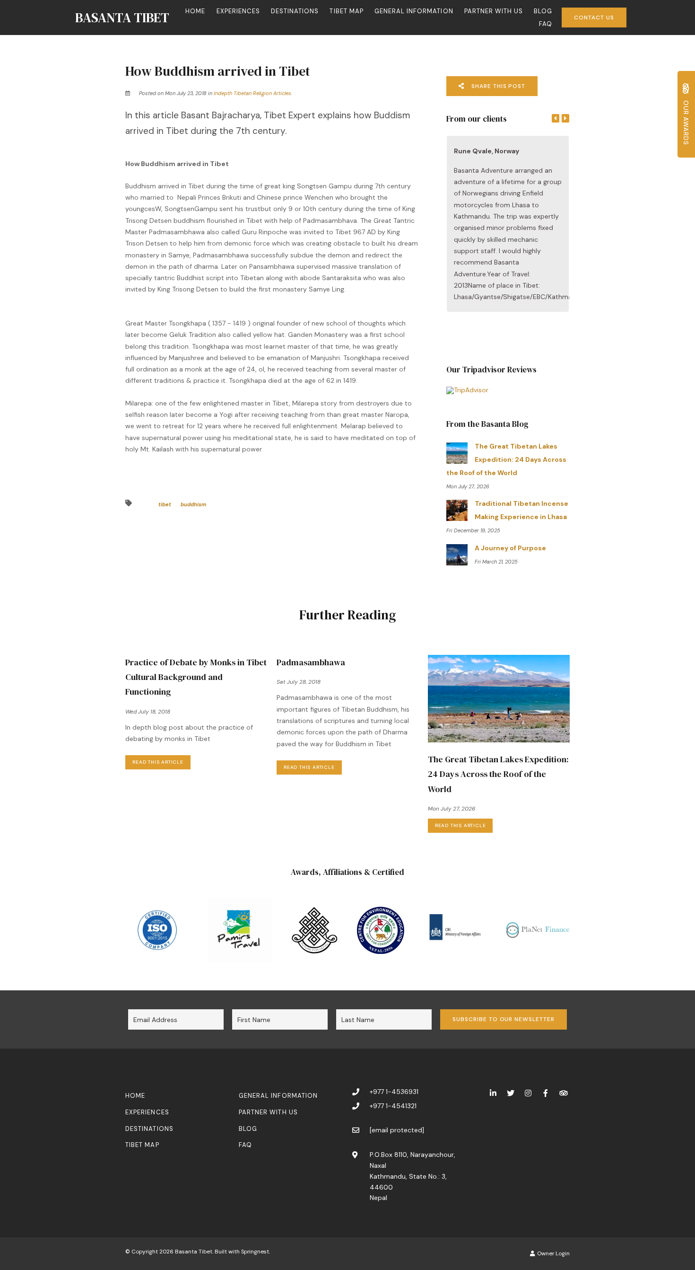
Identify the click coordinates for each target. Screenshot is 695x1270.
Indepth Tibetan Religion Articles (252, 93)
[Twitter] (510, 1092)
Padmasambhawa (311, 662)
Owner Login (553, 1253)
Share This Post (497, 86)
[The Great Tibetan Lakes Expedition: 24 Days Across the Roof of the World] (499, 698)
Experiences (238, 11)
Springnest (255, 1251)
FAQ (545, 24)
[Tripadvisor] (563, 1092)
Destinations (295, 11)
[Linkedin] (493, 1092)
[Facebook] (545, 1092)
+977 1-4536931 (394, 1091)
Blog (543, 11)
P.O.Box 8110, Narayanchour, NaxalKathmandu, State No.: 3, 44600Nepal (412, 1176)
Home (195, 11)
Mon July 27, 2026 (451, 809)
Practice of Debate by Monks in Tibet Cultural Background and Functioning (196, 676)
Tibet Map (346, 11)
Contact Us (594, 17)
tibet (164, 504)
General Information (413, 11)
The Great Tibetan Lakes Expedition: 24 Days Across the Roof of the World (498, 773)
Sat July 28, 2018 (299, 682)
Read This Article (157, 762)
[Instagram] (528, 1092)
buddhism (193, 504)
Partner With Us (493, 11)
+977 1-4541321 (393, 1106)
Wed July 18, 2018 (147, 712)
